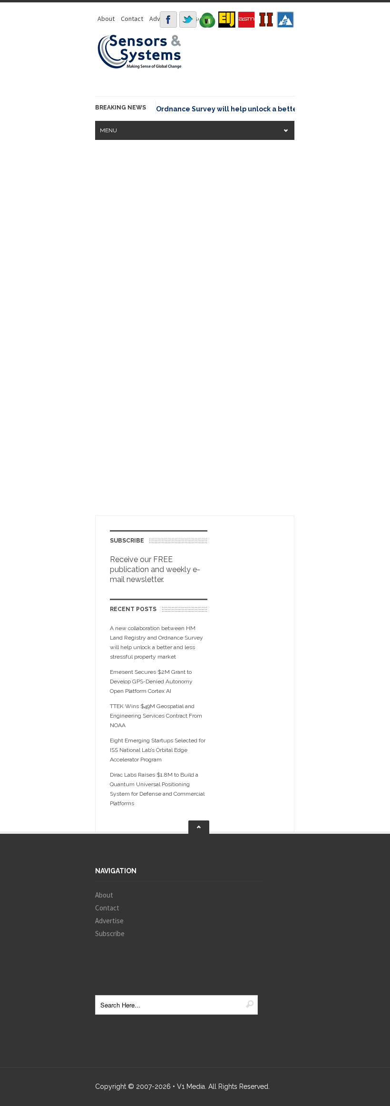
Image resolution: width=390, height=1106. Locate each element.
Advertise (109, 920)
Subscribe (110, 933)
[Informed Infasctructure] (265, 19)
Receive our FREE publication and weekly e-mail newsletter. (155, 569)
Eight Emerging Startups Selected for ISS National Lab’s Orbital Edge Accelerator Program (157, 750)
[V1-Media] (207, 19)
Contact (132, 18)
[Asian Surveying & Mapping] (246, 19)
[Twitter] (187, 19)
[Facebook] (168, 19)
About (106, 18)
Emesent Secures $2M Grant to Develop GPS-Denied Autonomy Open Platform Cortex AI (151, 681)
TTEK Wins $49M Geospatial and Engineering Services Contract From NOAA (156, 716)
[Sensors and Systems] (140, 67)
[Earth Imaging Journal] (226, 19)
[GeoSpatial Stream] (285, 19)
